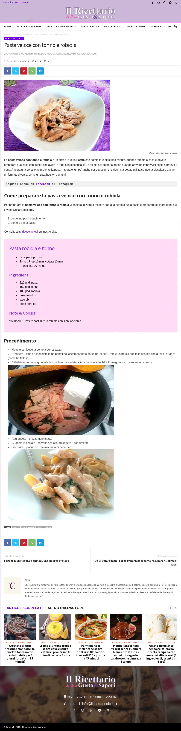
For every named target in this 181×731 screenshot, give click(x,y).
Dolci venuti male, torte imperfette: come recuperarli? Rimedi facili (136, 562)
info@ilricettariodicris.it (99, 704)
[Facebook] (153, 2)
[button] (175, 26)
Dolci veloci (112, 26)
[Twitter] (176, 2)
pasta (16, 527)
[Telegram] (170, 2)
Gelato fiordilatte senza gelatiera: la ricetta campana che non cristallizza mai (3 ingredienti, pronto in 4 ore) (161, 654)
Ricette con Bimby (28, 26)
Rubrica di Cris (161, 26)
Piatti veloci (90, 26)
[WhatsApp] (32, 71)
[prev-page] (170, 608)
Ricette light (136, 26)
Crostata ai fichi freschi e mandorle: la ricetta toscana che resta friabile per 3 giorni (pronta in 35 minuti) (20, 654)
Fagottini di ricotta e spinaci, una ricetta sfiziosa (36, 560)
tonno (48, 527)
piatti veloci (28, 527)
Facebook (44, 184)
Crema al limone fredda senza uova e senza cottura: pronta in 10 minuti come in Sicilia (55, 650)
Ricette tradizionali (61, 26)
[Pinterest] (164, 2)
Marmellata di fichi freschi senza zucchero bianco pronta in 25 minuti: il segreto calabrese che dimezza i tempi (126, 654)
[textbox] (90, 184)
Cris (8, 61)
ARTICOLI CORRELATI (24, 608)
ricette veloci (30, 231)
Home (7, 26)
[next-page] (175, 608)
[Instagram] (158, 2)
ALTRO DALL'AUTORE (66, 608)
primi (39, 527)
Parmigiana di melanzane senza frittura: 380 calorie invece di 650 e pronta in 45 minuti (90, 652)
